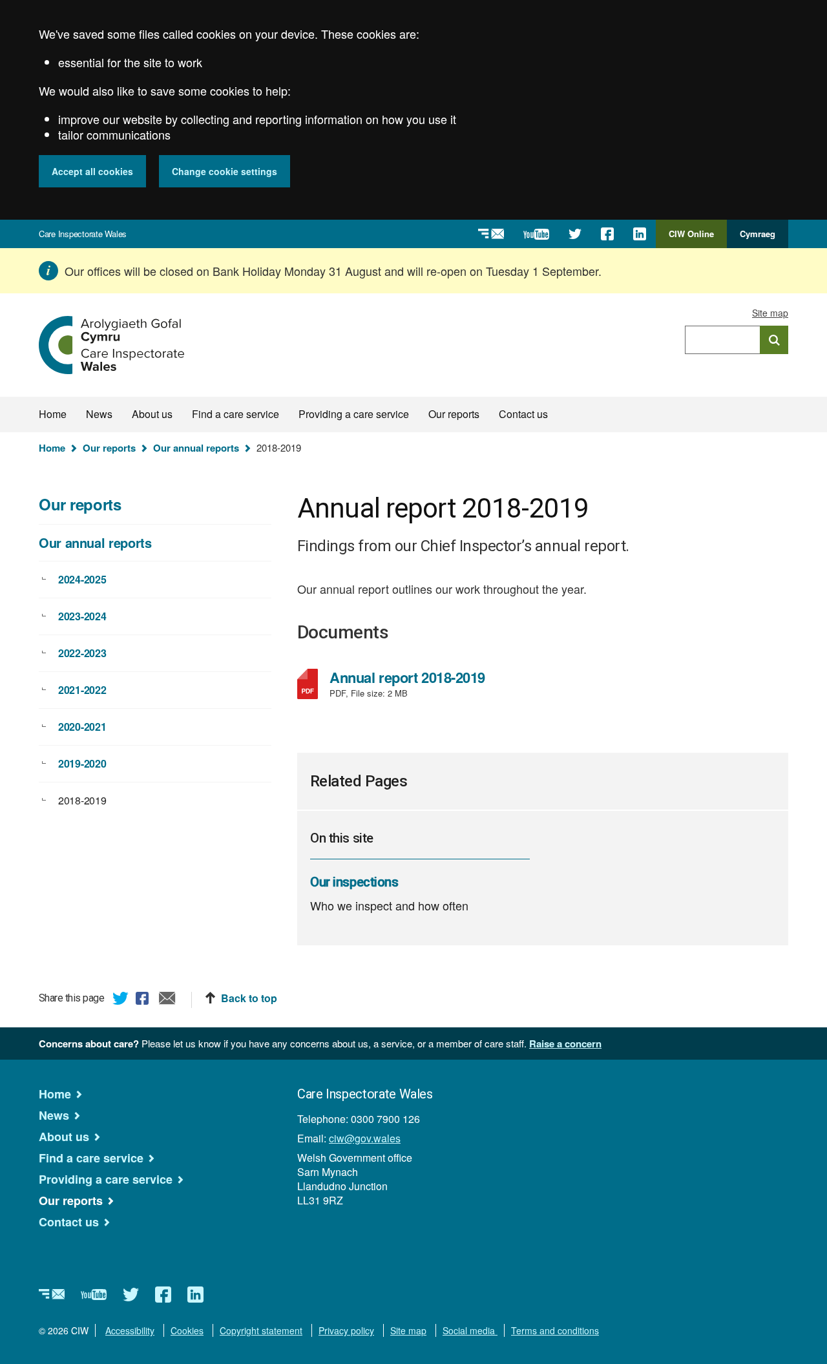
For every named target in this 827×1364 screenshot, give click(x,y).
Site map (770, 312)
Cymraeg (757, 233)
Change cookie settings (224, 171)
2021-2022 (82, 689)
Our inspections (354, 882)
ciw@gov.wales (365, 1138)
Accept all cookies (92, 171)
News (99, 413)
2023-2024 (82, 616)
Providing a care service (353, 413)
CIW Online (691, 237)
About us (152, 413)
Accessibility (129, 1330)
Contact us (523, 413)
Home (53, 413)
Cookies (187, 1330)
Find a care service (235, 413)
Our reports (453, 413)
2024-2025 (82, 579)
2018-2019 (82, 800)
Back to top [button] (249, 998)
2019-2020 (82, 763)
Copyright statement (261, 1330)
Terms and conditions (555, 1330)
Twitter (120, 1000)
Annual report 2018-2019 (423, 677)
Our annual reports (196, 448)
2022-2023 (82, 652)
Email (167, 1000)
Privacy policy (346, 1330)
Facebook (144, 1000)
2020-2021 (82, 726)
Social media (470, 1330)
